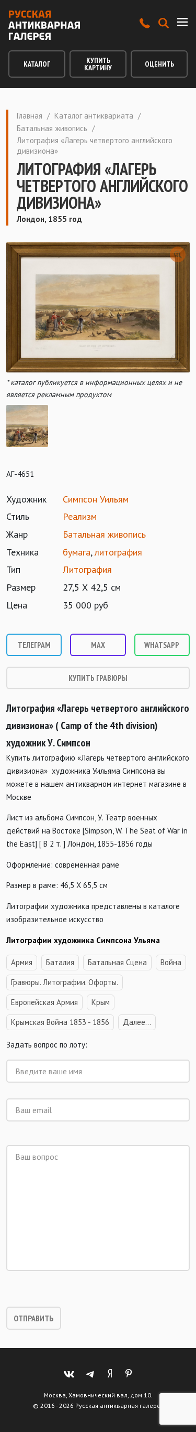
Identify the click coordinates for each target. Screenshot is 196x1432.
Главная (29, 116)
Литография (87, 569)
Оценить (159, 64)
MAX (98, 645)
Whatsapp (161, 645)
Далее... (137, 1022)
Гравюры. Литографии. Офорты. (64, 982)
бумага (76, 552)
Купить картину (98, 64)
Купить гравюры (98, 678)
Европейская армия (44, 1002)
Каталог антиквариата (93, 116)
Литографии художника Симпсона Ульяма (83, 940)
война (170, 962)
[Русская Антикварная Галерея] (44, 25)
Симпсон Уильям (96, 499)
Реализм (80, 516)
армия (21, 962)
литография (118, 552)
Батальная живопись (52, 128)
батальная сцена (117, 962)
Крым (100, 1002)
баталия (60, 962)
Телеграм (34, 645)
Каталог (37, 64)
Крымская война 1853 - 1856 (60, 1022)
